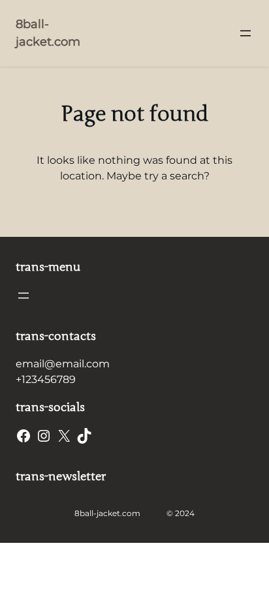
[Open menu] (245, 33)
